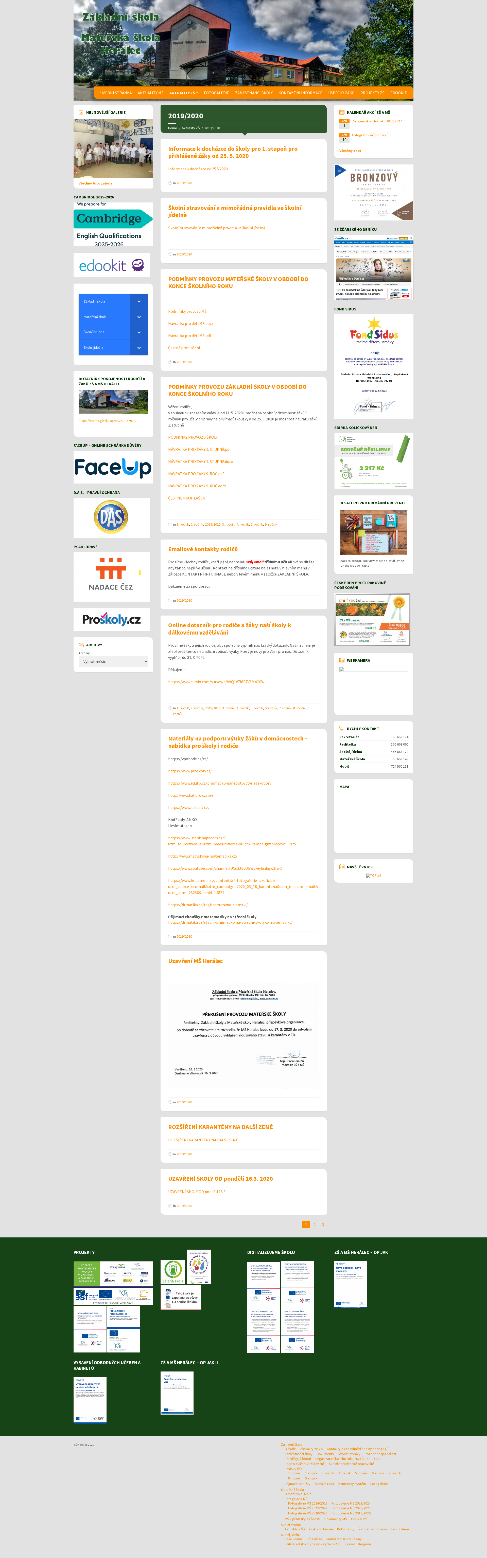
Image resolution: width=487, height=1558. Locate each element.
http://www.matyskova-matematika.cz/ (202, 856)
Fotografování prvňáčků (370, 135)
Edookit (398, 92)
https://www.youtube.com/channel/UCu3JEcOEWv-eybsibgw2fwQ (225, 868)
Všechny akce (350, 150)
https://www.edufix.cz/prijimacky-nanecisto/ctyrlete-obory (219, 783)
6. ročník (271, 708)
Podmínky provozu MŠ (187, 311)
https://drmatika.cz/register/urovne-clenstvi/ (208, 904)
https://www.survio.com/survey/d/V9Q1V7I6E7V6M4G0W (216, 681)
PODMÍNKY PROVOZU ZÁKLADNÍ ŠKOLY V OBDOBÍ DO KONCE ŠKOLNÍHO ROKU (237, 390)
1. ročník (183, 524)
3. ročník (228, 524)
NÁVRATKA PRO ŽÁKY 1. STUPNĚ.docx (200, 461)
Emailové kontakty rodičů (203, 549)
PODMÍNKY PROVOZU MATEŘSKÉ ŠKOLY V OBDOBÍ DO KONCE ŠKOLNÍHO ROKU (238, 282)
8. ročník (299, 708)
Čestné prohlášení (184, 347)
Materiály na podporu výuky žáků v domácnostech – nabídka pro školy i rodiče (238, 742)
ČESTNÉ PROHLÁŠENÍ (187, 497)
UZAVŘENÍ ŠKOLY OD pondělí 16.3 (196, 1191)
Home (172, 128)
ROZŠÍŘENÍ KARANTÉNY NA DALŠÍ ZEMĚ (220, 1127)
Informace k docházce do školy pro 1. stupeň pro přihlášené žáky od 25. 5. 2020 (233, 152)
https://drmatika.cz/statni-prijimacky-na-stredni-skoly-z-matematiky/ (230, 922)
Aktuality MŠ (151, 92)
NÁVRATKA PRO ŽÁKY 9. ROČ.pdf (196, 473)
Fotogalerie (216, 92)
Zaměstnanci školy (254, 92)
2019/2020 (184, 183)
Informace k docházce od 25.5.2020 (198, 168)
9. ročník (271, 524)
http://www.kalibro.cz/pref (191, 795)
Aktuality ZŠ (182, 92)
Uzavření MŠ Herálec (195, 961)
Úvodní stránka (116, 92)
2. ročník (197, 524)
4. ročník (242, 524)
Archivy (84, 653)
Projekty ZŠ (372, 92)
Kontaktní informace (300, 92)
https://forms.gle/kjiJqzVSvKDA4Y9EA (107, 420)
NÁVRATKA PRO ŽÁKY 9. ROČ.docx (197, 485)
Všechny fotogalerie (95, 183)
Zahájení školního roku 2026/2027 (377, 121)
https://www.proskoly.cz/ (190, 770)
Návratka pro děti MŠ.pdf (189, 335)
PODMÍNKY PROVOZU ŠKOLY (193, 437)
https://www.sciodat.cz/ (189, 807)
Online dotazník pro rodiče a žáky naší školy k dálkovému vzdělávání (229, 628)
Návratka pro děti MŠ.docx (190, 323)
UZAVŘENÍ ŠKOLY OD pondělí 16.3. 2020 (220, 1178)
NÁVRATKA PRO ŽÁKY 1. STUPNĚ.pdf (199, 449)
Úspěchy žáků (341, 92)
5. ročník (257, 524)
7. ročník (285, 708)
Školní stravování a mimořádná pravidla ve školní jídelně (234, 211)
